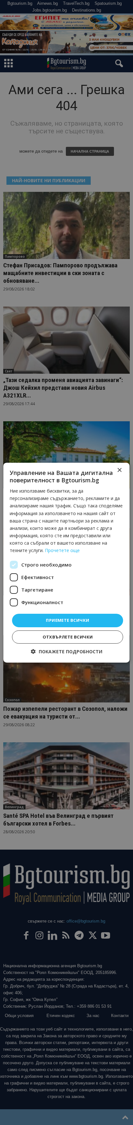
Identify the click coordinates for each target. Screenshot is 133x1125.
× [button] (119, 470)
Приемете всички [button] (67, 620)
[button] (66, 651)
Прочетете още (62, 550)
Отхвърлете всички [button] (68, 637)
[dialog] (66, 562)
